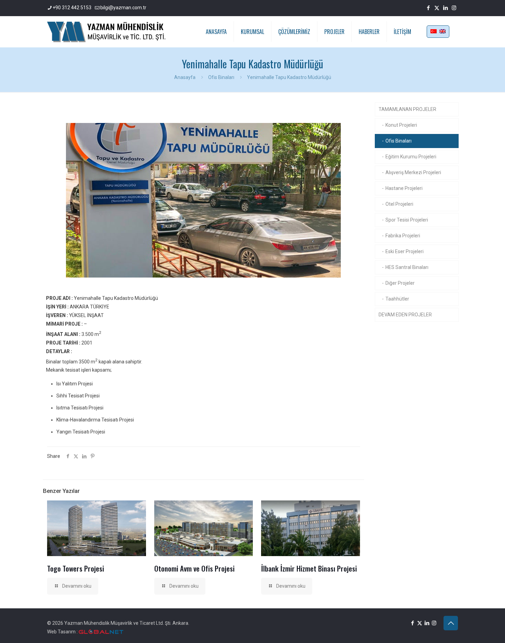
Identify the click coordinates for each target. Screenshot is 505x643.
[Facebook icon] (428, 8)
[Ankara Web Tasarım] (101, 631)
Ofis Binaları (221, 77)
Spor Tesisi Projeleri (406, 220)
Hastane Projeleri (404, 188)
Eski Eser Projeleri (404, 251)
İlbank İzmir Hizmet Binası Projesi (309, 568)
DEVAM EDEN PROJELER (405, 314)
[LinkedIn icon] (445, 8)
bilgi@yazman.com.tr (123, 7)
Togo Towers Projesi (75, 568)
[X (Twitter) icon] (436, 8)
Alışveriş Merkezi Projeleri (413, 172)
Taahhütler (397, 299)
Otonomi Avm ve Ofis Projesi (194, 568)
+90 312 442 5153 (72, 7)
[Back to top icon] (451, 623)
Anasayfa (184, 77)
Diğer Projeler (400, 283)
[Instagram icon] (454, 8)
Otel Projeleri (399, 204)
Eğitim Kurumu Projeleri (410, 156)
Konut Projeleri (401, 125)
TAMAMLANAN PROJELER (407, 109)
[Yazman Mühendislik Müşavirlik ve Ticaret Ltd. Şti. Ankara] (106, 31)
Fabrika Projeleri (402, 235)
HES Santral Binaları (406, 267)
